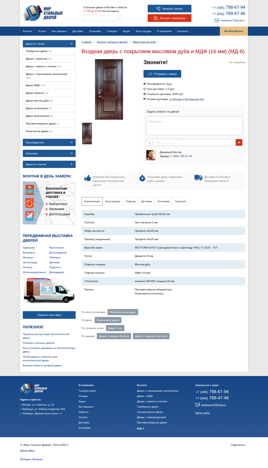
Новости (83, 411)
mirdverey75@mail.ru (232, 20)
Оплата (83, 417)
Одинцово (29, 247)
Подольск (55, 267)
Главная (86, 41)
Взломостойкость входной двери (42, 365)
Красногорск (56, 247)
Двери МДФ (35, 85)
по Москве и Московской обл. (186, 99)
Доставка (77, 31)
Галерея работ (87, 390)
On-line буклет (233, 31)
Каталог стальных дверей (112, 41)
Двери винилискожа (39, 115)
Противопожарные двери (42, 123)
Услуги (42, 31)
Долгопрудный (58, 252)
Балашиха (29, 252)
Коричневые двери (108, 320)
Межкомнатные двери (123, 312)
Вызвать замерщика (173, 18)
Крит (169, 83)
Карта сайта (202, 412)
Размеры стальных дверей (39, 342)
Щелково (54, 262)
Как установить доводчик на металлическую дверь (49, 349)
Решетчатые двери (39, 131)
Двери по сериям (36, 164)
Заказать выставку (49, 314)
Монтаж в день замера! (47, 176)
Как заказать (59, 31)
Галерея (112, 31)
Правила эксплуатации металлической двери (46, 336)
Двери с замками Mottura (114, 336)
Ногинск (27, 267)
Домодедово (56, 272)
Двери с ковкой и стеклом (43, 66)
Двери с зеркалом (39, 58)
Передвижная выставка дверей (48, 238)
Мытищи (28, 257)
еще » (140, 428)
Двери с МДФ (145, 396)
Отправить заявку (165, 73)
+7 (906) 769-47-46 (180, 156)
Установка (95, 31)
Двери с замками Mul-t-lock (151, 336)
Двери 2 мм (115, 328)
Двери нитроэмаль (38, 108)
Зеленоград (30, 262)
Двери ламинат (37, 92)
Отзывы (83, 396)
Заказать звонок (172, 8)
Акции (126, 31)
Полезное (33, 327)
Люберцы (55, 257)
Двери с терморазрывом (151, 417)
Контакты (182, 31)
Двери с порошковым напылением (46, 76)
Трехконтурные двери (150, 411)
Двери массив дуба (144, 41)
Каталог (27, 31)
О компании (164, 31)
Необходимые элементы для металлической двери (40, 358)
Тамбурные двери (39, 51)
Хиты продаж (143, 31)
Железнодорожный (34, 272)
